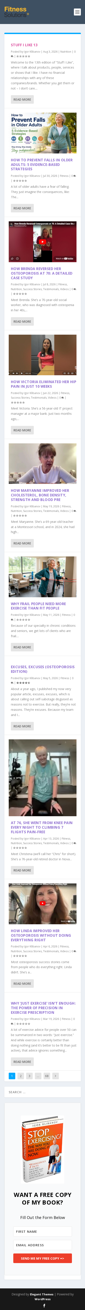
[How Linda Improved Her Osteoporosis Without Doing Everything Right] (42, 903)
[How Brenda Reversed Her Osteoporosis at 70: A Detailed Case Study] (42, 241)
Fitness (64, 176)
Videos (64, 289)
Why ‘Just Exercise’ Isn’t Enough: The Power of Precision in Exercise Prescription (43, 1008)
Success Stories (32, 289)
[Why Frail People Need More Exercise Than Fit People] (42, 576)
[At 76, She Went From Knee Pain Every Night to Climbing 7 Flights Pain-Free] (42, 777)
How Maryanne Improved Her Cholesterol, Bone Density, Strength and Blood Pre (40, 495)
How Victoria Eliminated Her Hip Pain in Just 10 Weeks (43, 384)
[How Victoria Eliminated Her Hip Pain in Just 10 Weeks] (42, 355)
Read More (22, 99)
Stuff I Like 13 (24, 45)
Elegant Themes (41, 1294)
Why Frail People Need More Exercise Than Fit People (38, 606)
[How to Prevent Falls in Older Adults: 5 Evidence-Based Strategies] (42, 133)
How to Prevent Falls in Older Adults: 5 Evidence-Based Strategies (42, 165)
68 (47, 1076)
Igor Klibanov (32, 51)
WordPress (43, 1299)
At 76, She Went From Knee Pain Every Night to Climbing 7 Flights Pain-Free (42, 827)
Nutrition (65, 51)
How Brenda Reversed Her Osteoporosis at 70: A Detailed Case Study (42, 273)
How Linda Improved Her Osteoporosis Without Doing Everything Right (41, 935)
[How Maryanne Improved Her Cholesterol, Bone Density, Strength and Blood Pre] (42, 463)
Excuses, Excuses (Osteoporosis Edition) (43, 669)
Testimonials (51, 289)
